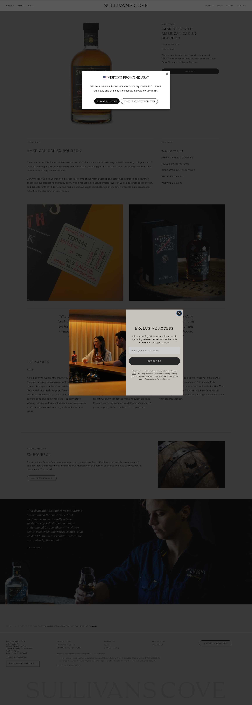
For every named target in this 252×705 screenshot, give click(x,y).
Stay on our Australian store (139, 101)
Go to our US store (107, 101)
